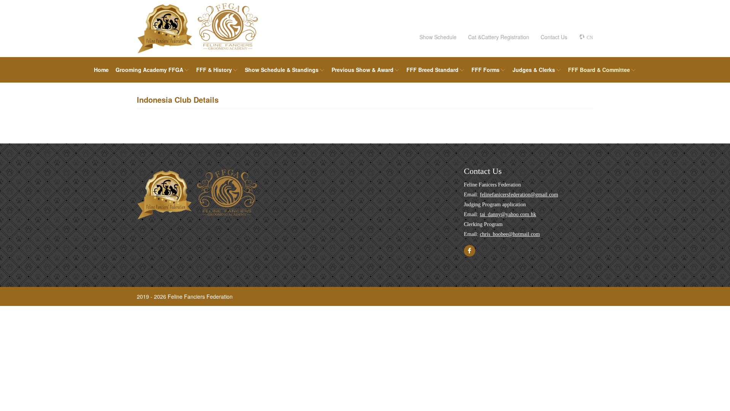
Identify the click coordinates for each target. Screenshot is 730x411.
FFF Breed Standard (432, 69)
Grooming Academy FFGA (149, 69)
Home (101, 69)
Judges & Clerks (534, 69)
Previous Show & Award (363, 69)
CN (590, 37)
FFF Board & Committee (599, 69)
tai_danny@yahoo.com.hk (508, 214)
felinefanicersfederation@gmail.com (519, 195)
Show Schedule (438, 37)
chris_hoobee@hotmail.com (510, 234)
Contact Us (554, 37)
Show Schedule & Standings (282, 69)
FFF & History (214, 69)
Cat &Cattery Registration (498, 37)
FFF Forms (485, 69)
